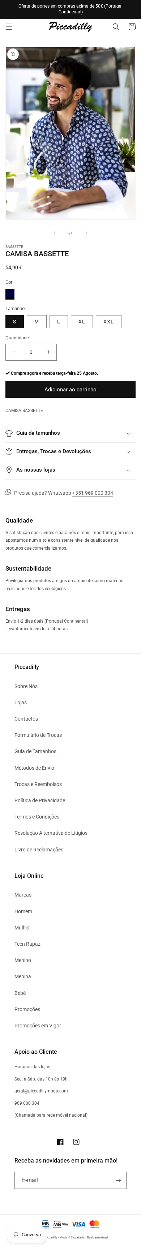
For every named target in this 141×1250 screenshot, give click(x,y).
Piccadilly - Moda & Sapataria (65, 1237)
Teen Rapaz (27, 944)
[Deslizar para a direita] (86, 233)
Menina (22, 976)
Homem (23, 911)
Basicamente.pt (97, 1237)
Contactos (26, 719)
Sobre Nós (26, 686)
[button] (9, 27)
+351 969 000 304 (92, 493)
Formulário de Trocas (38, 735)
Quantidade (17, 337)
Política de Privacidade (39, 800)
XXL (108, 322)
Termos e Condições (36, 817)
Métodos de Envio (34, 768)
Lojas (20, 702)
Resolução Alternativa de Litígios (50, 833)
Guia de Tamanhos (35, 751)
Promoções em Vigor (37, 1025)
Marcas (22, 895)
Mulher (22, 928)
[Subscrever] (118, 1180)
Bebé (20, 993)
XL (81, 322)
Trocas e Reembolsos (38, 784)
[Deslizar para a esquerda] (55, 233)
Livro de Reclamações (38, 849)
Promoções (27, 1009)
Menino (22, 960)
